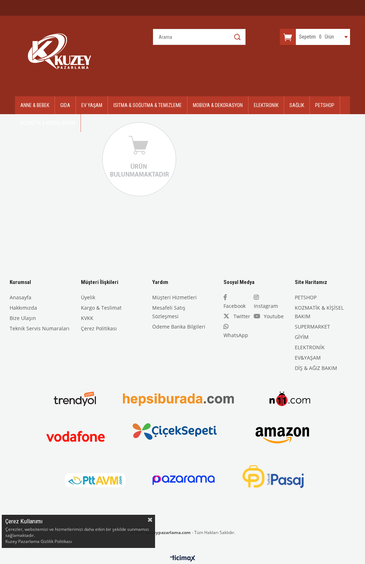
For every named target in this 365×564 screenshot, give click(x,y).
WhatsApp (235, 335)
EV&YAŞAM (308, 357)
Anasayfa (20, 297)
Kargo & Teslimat (101, 307)
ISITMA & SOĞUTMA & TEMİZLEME (147, 105)
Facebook (234, 306)
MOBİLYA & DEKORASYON (218, 105)
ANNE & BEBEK (34, 105)
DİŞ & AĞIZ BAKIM (316, 368)
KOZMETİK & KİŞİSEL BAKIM (47, 123)
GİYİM (302, 337)
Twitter (241, 316)
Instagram (266, 306)
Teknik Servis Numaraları (40, 328)
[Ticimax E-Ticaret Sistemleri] (182, 558)
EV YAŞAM (91, 105)
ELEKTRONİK (266, 105)
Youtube (274, 316)
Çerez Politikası (99, 328)
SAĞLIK (296, 105)
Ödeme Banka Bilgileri (178, 326)
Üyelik (88, 297)
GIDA (65, 105)
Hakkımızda (23, 307)
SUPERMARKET (312, 326)
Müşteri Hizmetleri (174, 297)
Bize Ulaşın (23, 318)
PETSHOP (324, 105)
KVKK (87, 318)
